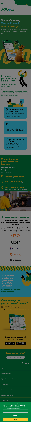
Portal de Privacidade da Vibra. (13, 408)
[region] (15, 412)
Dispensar (15, 415)
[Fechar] (28, 404)
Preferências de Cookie (15, 411)
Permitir (15, 419)
